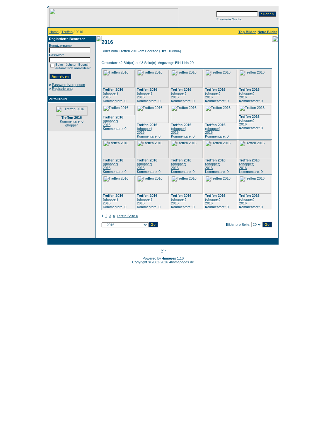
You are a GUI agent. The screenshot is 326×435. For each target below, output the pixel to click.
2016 (106, 97)
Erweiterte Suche (229, 19)
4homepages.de (181, 262)
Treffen (67, 32)
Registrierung (62, 88)
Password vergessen (68, 85)
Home (54, 32)
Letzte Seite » (127, 216)
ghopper (110, 93)
